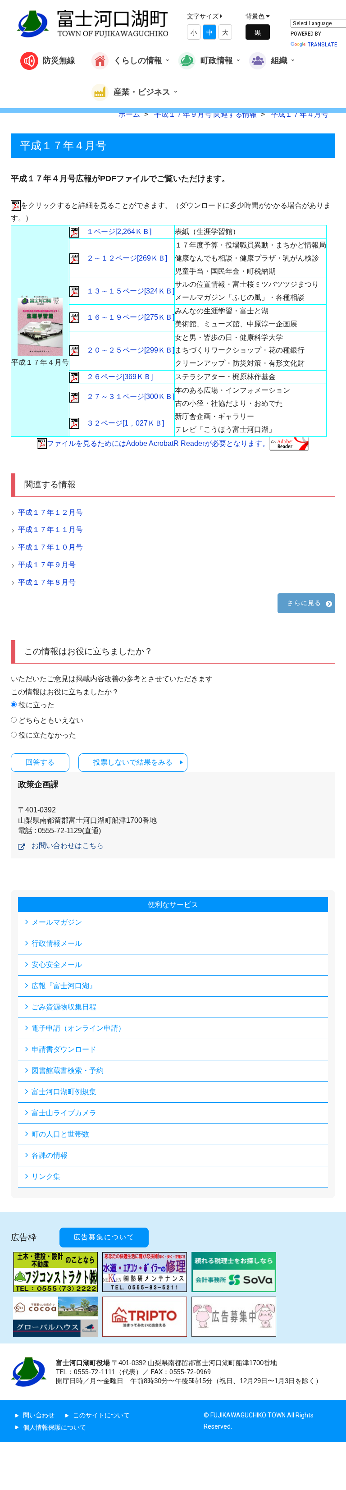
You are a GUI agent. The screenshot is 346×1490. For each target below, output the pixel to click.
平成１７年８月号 (47, 582)
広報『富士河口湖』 (64, 986)
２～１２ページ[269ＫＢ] (123, 258)
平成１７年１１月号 (50, 529)
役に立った (36, 705)
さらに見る (304, 602)
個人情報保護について (54, 1427)
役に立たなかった (47, 735)
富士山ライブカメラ (64, 1113)
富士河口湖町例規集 (64, 1092)
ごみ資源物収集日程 (64, 1007)
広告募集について (104, 1237)
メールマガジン (57, 922)
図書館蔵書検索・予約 (68, 1070)
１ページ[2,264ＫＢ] (115, 231)
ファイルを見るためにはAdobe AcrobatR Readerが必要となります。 (158, 443)
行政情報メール (57, 943)
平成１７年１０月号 (50, 547)
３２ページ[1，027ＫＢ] (121, 423)
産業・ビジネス (142, 91)
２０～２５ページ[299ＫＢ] (126, 350)
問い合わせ (39, 1415)
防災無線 (59, 60)
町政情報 (216, 60)
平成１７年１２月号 (50, 512)
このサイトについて (101, 1415)
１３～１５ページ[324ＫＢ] (126, 291)
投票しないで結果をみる (133, 762)
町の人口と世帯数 (60, 1134)
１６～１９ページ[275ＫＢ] (126, 317)
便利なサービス (173, 904)
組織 (279, 60)
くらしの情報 (138, 60)
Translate (322, 44)
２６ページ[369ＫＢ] (116, 377)
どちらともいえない (50, 720)
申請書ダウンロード (64, 1049)
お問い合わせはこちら (68, 845)
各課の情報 (50, 1155)
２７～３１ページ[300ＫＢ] (126, 396)
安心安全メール (57, 964)
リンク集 (46, 1176)
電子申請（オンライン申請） (78, 1028)
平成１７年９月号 (47, 564)
